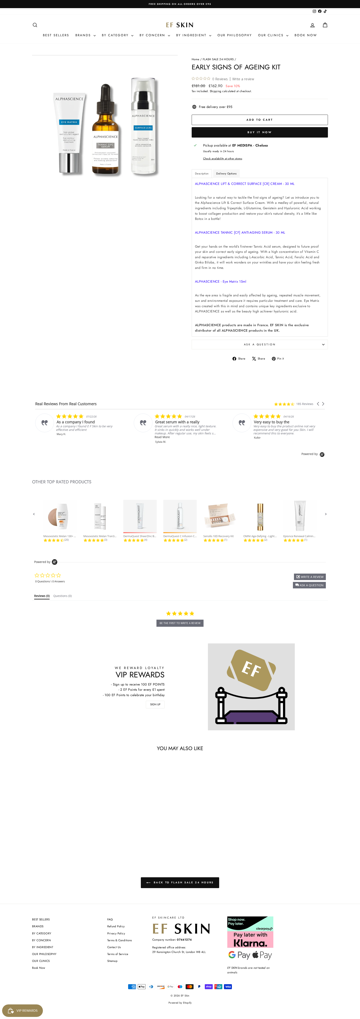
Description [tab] (202, 173)
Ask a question (260, 344)
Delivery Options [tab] (226, 173)
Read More (80, 437)
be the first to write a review (180, 623)
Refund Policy (116, 926)
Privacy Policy (116, 933)
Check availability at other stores (222, 158)
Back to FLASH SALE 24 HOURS (183, 882)
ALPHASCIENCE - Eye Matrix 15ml (220, 281)
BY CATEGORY (116, 35)
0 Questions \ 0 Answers (50, 581)
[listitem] (93, 429)
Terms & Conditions (119, 940)
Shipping (215, 91)
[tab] (42, 596)
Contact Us (114, 947)
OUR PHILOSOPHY (235, 35)
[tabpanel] (260, 257)
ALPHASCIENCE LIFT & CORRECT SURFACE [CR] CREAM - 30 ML (245, 183)
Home (195, 59)
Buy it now (260, 132)
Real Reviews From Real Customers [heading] (66, 404)
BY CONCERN (153, 35)
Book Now (306, 35)
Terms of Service (117, 954)
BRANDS (83, 35)
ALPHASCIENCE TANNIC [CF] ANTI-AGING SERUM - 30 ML (240, 232)
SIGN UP (155, 704)
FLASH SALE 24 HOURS (218, 59)
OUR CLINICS (271, 35)
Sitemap (112, 961)
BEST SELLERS (56, 35)
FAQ (110, 919)
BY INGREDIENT (192, 35)
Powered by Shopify (180, 1003)
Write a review (243, 79)
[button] (318, 404)
